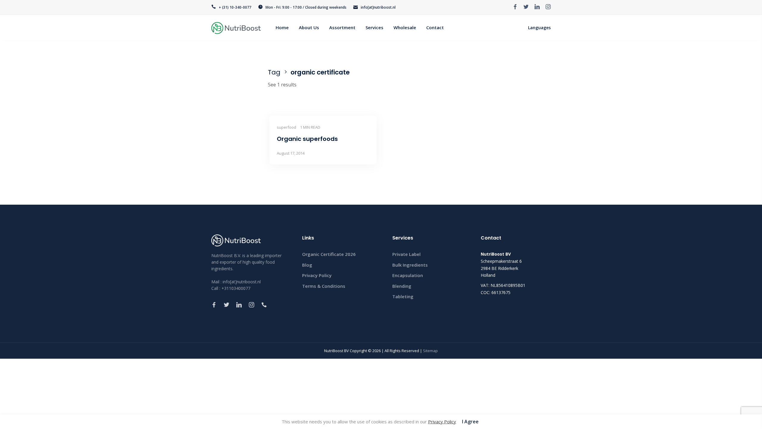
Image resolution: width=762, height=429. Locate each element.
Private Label (406, 254)
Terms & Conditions (323, 286)
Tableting (402, 296)
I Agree (470, 421)
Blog (307, 265)
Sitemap (430, 350)
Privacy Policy (317, 275)
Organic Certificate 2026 (329, 254)
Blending (401, 286)
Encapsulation (407, 275)
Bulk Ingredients (410, 265)
